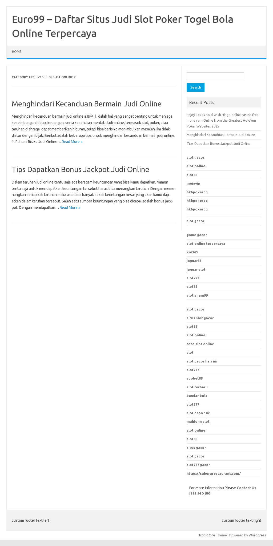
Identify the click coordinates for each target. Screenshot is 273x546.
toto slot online (200, 344)
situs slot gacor (200, 318)
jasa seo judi (200, 493)
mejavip (193, 183)
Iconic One (207, 535)
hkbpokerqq (197, 192)
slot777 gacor (198, 465)
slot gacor (195, 157)
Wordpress (257, 535)
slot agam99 (197, 295)
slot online (196, 166)
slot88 (192, 175)
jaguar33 (194, 260)
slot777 (193, 278)
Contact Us (246, 488)
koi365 (192, 252)
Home (17, 51)
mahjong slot (198, 421)
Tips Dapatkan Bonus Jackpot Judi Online (80, 169)
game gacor (197, 235)
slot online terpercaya (206, 243)
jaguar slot (196, 269)
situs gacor (196, 447)
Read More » (72, 142)
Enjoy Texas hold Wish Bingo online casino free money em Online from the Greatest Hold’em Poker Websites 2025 (223, 120)
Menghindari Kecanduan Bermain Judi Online (87, 103)
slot (190, 352)
